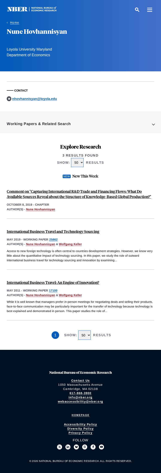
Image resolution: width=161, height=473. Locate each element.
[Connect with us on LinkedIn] (67, 446)
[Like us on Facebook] (93, 446)
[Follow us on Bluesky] (76, 446)
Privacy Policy (80, 432)
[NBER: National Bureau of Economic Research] (35, 10)
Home (14, 22)
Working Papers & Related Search (39, 124)
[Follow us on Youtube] (101, 446)
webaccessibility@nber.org (80, 401)
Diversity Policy (80, 428)
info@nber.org (80, 397)
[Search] (137, 9)
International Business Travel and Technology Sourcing (53, 231)
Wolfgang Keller (70, 244)
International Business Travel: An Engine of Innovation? (53, 282)
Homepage (81, 415)
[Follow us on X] (59, 446)
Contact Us (80, 380)
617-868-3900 (81, 393)
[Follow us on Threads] (84, 446)
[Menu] (149, 9)
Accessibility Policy (80, 424)
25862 (53, 239)
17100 (53, 290)
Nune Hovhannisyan (40, 209)
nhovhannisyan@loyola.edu (34, 99)
